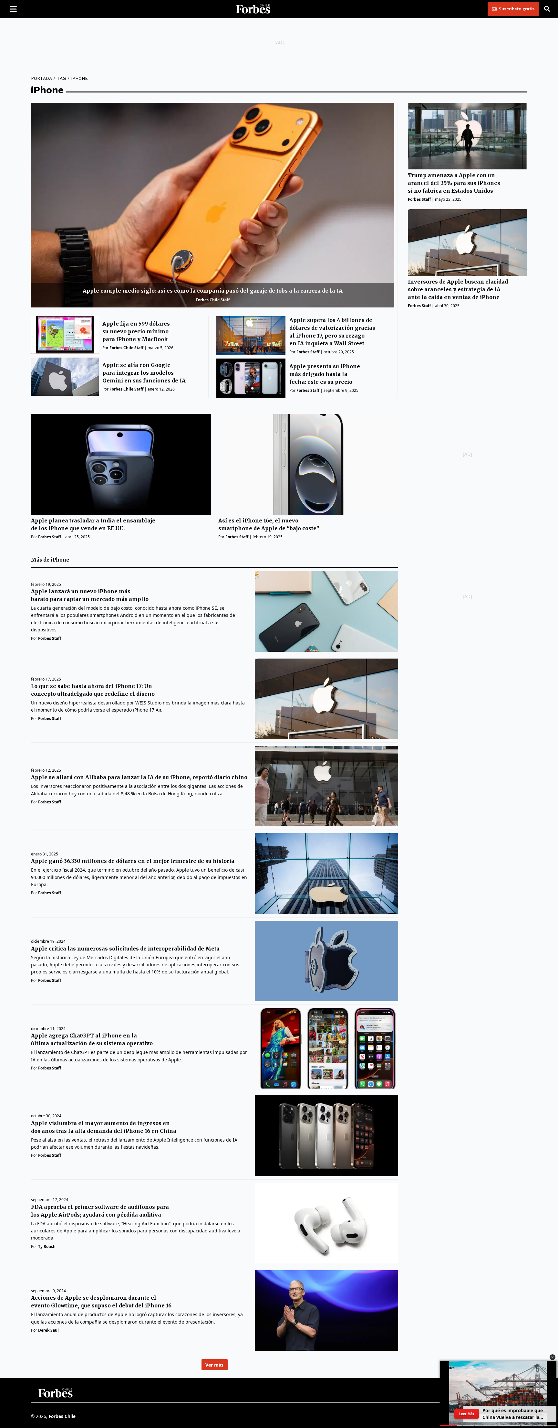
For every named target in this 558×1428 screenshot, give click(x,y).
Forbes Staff (307, 352)
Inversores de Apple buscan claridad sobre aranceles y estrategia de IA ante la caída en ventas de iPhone (458, 289)
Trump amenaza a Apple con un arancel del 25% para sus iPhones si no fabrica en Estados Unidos (454, 183)
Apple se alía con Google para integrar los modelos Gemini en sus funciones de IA (144, 373)
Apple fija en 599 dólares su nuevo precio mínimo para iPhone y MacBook (136, 331)
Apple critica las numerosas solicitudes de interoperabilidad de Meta (125, 948)
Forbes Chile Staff (213, 300)
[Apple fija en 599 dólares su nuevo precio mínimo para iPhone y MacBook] (65, 335)
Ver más (214, 1365)
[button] (552, 1357)
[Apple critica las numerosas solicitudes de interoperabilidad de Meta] (326, 961)
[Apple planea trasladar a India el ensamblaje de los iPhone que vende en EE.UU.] (121, 464)
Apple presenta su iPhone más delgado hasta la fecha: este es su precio (324, 374)
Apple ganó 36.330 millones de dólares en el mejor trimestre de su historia (132, 861)
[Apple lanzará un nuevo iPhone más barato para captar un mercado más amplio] (326, 611)
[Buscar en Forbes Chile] (547, 9)
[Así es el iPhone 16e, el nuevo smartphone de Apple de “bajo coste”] (308, 464)
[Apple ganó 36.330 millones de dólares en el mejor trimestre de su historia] (326, 873)
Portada (41, 78)
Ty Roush (47, 1246)
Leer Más (466, 1414)
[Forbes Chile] (253, 9)
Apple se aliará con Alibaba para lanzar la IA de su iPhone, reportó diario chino (139, 777)
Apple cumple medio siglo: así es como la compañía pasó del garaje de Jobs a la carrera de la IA (213, 290)
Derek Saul (48, 1330)
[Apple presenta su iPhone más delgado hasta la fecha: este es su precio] (251, 378)
